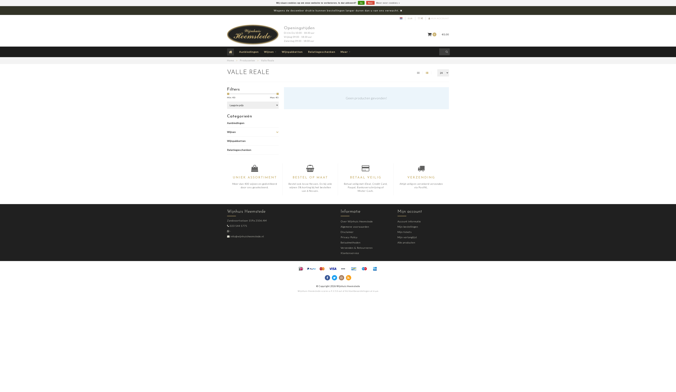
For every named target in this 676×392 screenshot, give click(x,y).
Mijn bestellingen (408, 226)
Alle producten (406, 242)
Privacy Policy (349, 237)
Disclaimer (347, 231)
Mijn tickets (405, 231)
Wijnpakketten (292, 51)
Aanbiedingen (249, 51)
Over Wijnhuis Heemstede (357, 221)
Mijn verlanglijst (407, 237)
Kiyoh (375, 291)
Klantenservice (350, 253)
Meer (344, 51)
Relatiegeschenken (321, 51)
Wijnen (269, 51)
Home (230, 60)
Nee (370, 3)
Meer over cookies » (388, 3)
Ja (361, 3)
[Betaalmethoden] (301, 269)
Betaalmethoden (351, 242)
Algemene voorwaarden (355, 226)
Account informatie (409, 221)
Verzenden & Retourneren (357, 247)
